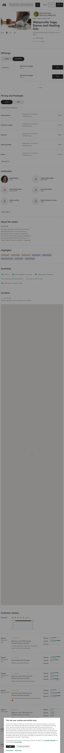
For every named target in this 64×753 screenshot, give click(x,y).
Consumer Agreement (49, 740)
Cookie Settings (23, 746)
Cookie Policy (18, 750)
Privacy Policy (18, 742)
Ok (10, 746)
